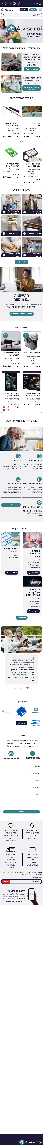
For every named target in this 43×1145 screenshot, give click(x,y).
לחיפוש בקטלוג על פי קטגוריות (31, 88)
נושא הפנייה (36, 787)
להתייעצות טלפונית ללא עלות (21, 314)
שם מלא (37, 766)
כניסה (33, 10)
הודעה (37, 794)
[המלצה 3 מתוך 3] (15, 688)
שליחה (21, 812)
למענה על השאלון (31, 69)
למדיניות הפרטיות (29, 875)
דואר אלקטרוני (35, 773)
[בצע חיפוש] (4, 15)
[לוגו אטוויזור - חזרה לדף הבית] (7, 9)
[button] (38, 3)
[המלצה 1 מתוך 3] (28, 688)
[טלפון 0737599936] (19, 3)
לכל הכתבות (21, 618)
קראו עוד (35, 573)
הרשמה (23, 10)
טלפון (38, 780)
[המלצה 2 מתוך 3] (21, 688)
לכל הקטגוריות (21, 262)
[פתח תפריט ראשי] (40, 9)
